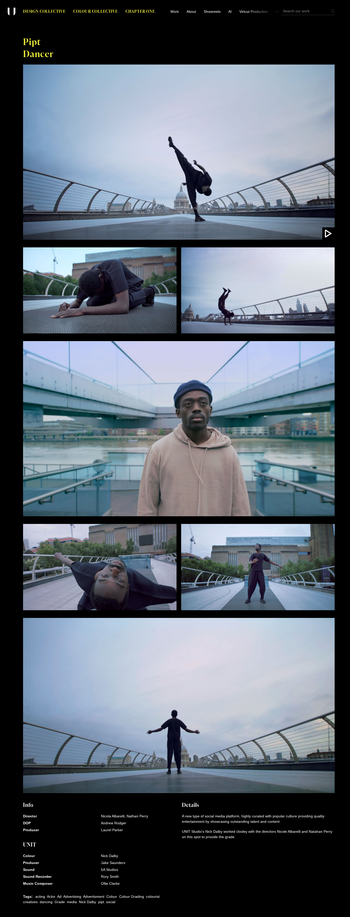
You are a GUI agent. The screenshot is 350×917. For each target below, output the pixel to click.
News (280, 11)
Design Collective (44, 11)
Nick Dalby (87, 902)
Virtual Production (253, 11)
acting (40, 896)
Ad (59, 896)
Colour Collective (95, 11)
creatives (30, 902)
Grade (60, 902)
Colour (111, 896)
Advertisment (93, 896)
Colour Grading (131, 896)
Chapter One (140, 11)
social (110, 902)
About (191, 11)
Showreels (212, 11)
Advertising (72, 896)
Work (174, 11)
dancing (46, 902)
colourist (153, 896)
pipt (101, 902)
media (72, 902)
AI (230, 11)
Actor (51, 896)
